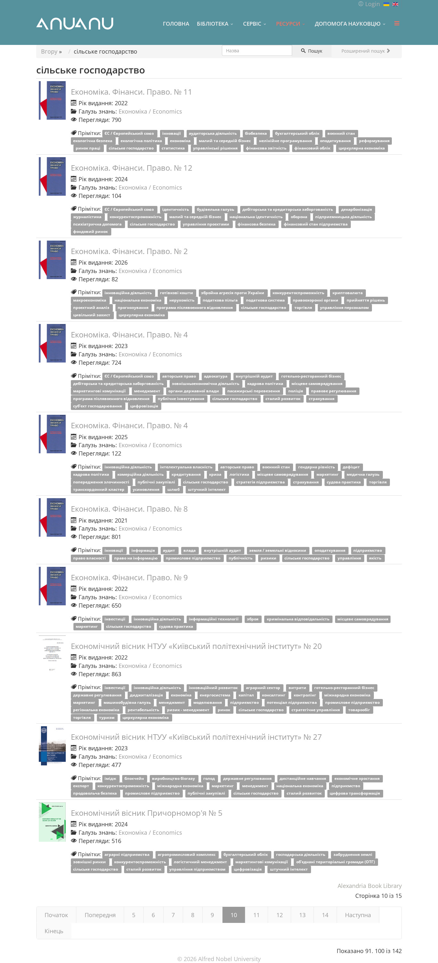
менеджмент (147, 391)
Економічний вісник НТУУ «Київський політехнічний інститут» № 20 (196, 646)
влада (190, 550)
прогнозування (133, 308)
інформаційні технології (214, 619)
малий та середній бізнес (225, 141)
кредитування (187, 474)
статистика (174, 148)
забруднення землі (353, 854)
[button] (369, 4)
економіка (180, 141)
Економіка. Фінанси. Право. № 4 (129, 334)
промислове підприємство (193, 558)
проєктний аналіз (91, 308)
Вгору (49, 51)
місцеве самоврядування (317, 384)
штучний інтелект (207, 489)
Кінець (54, 931)
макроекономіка (90, 300)
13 (302, 915)
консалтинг (274, 695)
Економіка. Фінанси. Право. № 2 (129, 251)
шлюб (174, 489)
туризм (107, 717)
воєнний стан (341, 133)
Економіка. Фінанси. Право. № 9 (129, 577)
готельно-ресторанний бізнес (311, 376)
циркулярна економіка (362, 148)
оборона (299, 217)
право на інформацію (136, 558)
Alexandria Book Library (370, 886)
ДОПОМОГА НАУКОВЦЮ (348, 23)
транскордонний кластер (99, 489)
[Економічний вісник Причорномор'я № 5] (52, 822)
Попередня (100, 915)
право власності (90, 558)
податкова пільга (221, 300)
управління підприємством (197, 869)
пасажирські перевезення (254, 391)
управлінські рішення (216, 148)
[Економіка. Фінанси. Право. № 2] (52, 260)
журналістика (87, 217)
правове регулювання (334, 391)
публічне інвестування (181, 398)
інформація (143, 550)
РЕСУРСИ (288, 23)
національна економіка (138, 300)
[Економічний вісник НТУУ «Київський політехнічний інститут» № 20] (52, 654)
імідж (111, 778)
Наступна (358, 915)
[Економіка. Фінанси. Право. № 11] (52, 100)
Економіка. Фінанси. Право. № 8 (129, 508)
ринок (224, 710)
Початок (56, 915)
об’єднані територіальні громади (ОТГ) (336, 862)
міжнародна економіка (347, 695)
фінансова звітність (266, 148)
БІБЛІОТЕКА (212, 23)
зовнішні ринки (90, 862)
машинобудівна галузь (128, 702)
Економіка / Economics (150, 111)
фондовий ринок (91, 231)
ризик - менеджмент (188, 710)
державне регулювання (97, 695)
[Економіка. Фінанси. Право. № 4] (52, 343)
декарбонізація (357, 209)
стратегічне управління (316, 710)
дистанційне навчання (303, 778)
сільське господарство (132, 148)
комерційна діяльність (140, 474)
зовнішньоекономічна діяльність (206, 384)
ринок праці (88, 148)
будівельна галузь (216, 209)
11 (256, 915)
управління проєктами (206, 224)
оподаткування (336, 141)
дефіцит (352, 467)
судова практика (344, 482)
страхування (322, 398)
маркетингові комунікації (100, 391)
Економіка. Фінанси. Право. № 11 (131, 91)
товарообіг (359, 710)
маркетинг (328, 474)
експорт (81, 786)
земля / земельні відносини (278, 550)
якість (375, 558)
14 (325, 915)
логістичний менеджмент (201, 862)
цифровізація (144, 406)
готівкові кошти (177, 292)
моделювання (208, 702)
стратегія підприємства (261, 482)
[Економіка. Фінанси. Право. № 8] (52, 517)
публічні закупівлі (157, 482)
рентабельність (144, 710)
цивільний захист (92, 315)
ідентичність (176, 209)
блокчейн (134, 778)
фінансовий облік (312, 148)
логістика (240, 474)
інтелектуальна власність (186, 467)
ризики (269, 558)
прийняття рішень (366, 300)
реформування (374, 141)
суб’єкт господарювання (98, 406)
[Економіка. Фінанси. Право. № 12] (52, 176)
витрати (298, 687)
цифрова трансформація (355, 793)
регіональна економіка (96, 710)
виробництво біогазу (174, 778)
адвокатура (216, 376)
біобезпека (256, 133)
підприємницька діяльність (344, 217)
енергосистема (215, 695)
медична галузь (363, 474)
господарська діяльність (301, 854)
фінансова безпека (257, 224)
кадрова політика (265, 384)
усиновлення (146, 489)
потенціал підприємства (292, 702)
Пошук (314, 51)
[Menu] (397, 23)
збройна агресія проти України (233, 292)
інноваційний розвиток (214, 687)
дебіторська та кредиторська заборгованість (288, 209)
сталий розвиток (283, 398)
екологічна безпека (93, 141)
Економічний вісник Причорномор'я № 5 (147, 812)
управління (350, 558)
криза (215, 474)
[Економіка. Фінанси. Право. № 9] (52, 586)
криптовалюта (348, 292)
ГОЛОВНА (176, 23)
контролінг (305, 695)
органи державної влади (194, 391)
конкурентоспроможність (136, 217)
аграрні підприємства (127, 854)
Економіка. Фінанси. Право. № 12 (131, 167)
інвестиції (115, 619)
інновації (172, 133)
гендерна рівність (317, 467)
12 (279, 915)
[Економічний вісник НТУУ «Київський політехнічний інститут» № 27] (52, 745)
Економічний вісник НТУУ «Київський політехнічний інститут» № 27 (196, 736)
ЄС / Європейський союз (130, 133)
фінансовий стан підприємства (316, 224)
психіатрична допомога (97, 224)
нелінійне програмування (286, 141)
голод (209, 778)
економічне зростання (357, 778)
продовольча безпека (95, 793)
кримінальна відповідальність (298, 619)
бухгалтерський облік (297, 133)
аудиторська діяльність (213, 133)
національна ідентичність (256, 217)
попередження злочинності (101, 482)
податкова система (266, 300)
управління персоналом (345, 308)
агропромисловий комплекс (187, 854)
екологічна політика (142, 141)
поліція (296, 391)
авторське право (179, 376)
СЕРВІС (252, 23)
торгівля (303, 308)
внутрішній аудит (255, 376)
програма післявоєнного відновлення (195, 308)
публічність (241, 558)
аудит (169, 550)
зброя (253, 619)
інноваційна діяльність (129, 292)
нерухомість (182, 300)
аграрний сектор (263, 687)
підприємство (368, 550)
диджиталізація (147, 695)
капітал (247, 695)
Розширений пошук (363, 51)
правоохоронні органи (316, 300)
